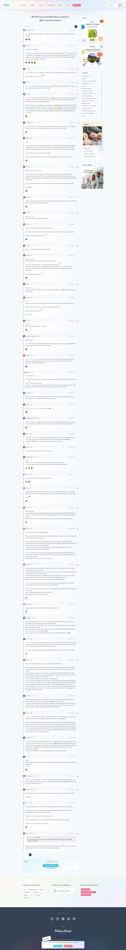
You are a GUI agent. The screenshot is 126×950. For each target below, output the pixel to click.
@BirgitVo (40, 170)
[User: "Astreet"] (26, 39)
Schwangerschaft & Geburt (90, 156)
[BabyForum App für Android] (74, 918)
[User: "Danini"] (25, 372)
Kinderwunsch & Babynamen (89, 81)
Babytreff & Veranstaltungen (89, 110)
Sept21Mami (28, 122)
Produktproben (86, 894)
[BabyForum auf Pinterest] (57, 918)
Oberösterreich (27, 892)
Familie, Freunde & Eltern (88, 100)
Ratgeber (32, 5)
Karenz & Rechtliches (87, 96)
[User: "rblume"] (24, 507)
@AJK (27, 34)
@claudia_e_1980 (29, 97)
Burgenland (26, 897)
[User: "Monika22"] (24, 604)
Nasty (27, 528)
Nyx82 (27, 224)
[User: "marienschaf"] (26, 468)
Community (23, 5)
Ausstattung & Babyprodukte (89, 98)
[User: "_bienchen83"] (24, 789)
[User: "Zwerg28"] (32, 62)
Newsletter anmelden (64, 891)
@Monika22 (28, 650)
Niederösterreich (33, 889)
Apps (67, 5)
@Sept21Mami (31, 170)
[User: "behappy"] (35, 62)
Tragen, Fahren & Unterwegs (89, 105)
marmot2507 (28, 617)
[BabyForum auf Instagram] (63, 918)
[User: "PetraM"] (24, 564)
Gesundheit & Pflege (87, 91)
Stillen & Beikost (87, 148)
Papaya (27, 638)
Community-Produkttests (88, 892)
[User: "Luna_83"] (24, 46)
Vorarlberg (37, 895)
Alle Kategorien (86, 76)
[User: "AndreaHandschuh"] (26, 278)
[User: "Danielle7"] (24, 197)
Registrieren (77, 5)
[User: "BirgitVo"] (24, 138)
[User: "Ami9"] (24, 757)
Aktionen (41, 5)
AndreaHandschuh (30, 457)
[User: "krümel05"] (24, 355)
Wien (25, 889)
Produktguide (51, 5)
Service (60, 5)
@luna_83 (27, 72)
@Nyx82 (30, 249)
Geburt (84, 86)
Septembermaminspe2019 (31, 336)
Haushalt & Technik (87, 108)
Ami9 (27, 756)
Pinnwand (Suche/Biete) (88, 113)
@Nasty (27, 583)
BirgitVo (27, 138)
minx (27, 474)
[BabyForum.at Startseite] (6, 5)
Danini (29, 372)
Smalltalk (84, 78)
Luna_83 (27, 45)
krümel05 (28, 355)
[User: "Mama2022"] (24, 393)
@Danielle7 (31, 216)
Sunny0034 (28, 30)
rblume (27, 507)
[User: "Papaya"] (24, 639)
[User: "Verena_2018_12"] (26, 132)
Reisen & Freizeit (86, 103)
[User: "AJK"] (29, 39)
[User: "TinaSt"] (29, 468)
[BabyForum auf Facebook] (51, 918)
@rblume (27, 532)
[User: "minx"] (24, 474)
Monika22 (28, 604)
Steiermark (36, 892)
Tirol (32, 895)
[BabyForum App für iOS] (68, 918)
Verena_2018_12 (29, 776)
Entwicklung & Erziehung (88, 93)
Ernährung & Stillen (87, 88)
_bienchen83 (28, 789)
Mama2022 (28, 393)
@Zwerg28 (31, 287)
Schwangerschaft (86, 83)
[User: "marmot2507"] (24, 618)
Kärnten (41, 889)
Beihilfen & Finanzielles (89, 153)
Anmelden (58, 946)
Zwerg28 (27, 255)
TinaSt (27, 488)
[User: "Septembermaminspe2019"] (24, 336)
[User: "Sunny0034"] (24, 30)
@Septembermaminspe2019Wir (33, 408)
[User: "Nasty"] (24, 529)
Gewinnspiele (85, 889)
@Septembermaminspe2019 (32, 359)
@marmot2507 (29, 642)
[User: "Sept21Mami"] (24, 123)
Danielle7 (27, 197)
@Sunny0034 (28, 86)
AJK (26, 68)
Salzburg (26, 895)
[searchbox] (114, 5)
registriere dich (51, 865)
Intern (83, 115)
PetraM (27, 564)
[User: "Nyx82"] (24, 224)
